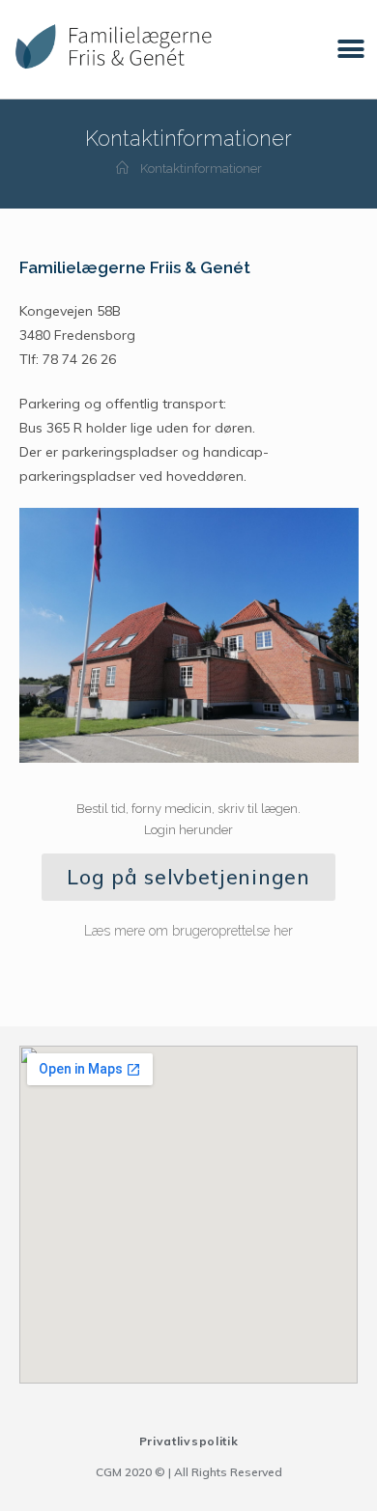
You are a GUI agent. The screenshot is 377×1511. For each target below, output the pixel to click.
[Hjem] (122, 168)
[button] (350, 49)
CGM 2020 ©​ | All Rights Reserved (189, 1472)
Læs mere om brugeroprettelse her (188, 930)
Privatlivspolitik (189, 1441)
